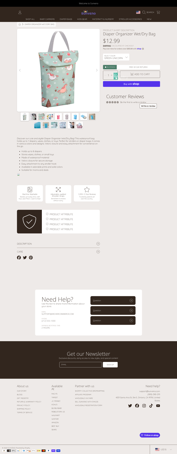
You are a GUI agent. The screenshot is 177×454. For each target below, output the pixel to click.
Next (96, 70)
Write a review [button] (148, 106)
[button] (148, 12)
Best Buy (55, 426)
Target (55, 397)
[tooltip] (116, 78)
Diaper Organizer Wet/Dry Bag (39, 24)
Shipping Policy (23, 409)
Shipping (107, 46)
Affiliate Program (83, 395)
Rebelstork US (58, 412)
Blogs (19, 395)
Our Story (21, 391)
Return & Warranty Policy (29, 402)
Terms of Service (24, 412)
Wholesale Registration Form (88, 405)
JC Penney (56, 401)
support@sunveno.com (149, 391)
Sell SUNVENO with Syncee (86, 402)
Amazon (55, 422)
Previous (20, 70)
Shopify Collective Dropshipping (89, 391)
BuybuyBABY (57, 408)
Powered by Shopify (23, 448)
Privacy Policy (23, 405)
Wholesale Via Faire (84, 398)
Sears (54, 430)
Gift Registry (23, 398)
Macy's (54, 394)
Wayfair (55, 419)
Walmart (56, 415)
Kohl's (54, 404)
